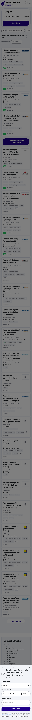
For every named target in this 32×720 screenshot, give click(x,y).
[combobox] (15, 685)
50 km (25, 694)
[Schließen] (29, 667)
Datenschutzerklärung (7, 714)
